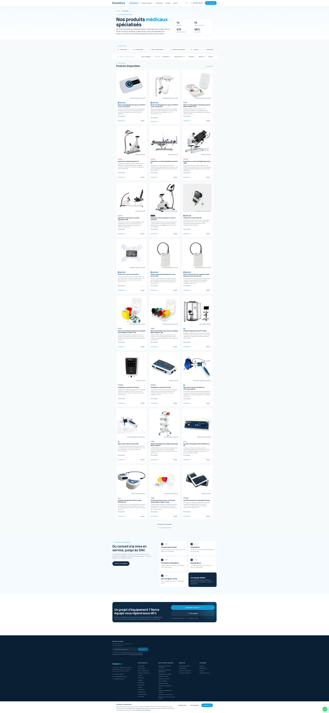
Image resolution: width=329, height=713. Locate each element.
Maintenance (182, 668)
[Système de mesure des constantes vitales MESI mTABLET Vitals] (164, 492)
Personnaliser (194, 705)
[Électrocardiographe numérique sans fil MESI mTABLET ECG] (197, 96)
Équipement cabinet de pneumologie (165, 670)
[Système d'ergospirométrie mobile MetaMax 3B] (131, 492)
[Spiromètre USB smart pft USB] (131, 435)
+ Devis (142, 120)
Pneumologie (141, 668)
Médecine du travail (164, 678)
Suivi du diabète (163, 681)
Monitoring (141, 677)
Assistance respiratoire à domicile (165, 691)
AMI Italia (192, 56)
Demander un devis (191, 607)
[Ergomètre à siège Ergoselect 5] (131, 153)
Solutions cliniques (146, 3)
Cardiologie (141, 666)
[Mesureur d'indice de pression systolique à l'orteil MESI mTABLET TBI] (131, 322)
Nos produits (133, 3)
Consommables (142, 694)
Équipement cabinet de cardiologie (165, 666)
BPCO (160, 688)
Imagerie (140, 680)
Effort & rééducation (143, 670)
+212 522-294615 (198, 3)
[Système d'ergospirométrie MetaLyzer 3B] (197, 435)
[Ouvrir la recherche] (186, 3)
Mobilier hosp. (141, 692)
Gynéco (140, 687)
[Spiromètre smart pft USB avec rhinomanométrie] (197, 379)
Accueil (118, 11)
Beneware (212, 56)
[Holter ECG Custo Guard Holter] (131, 266)
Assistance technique (185, 670)
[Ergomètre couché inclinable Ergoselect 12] (164, 153)
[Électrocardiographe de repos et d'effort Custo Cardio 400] (164, 96)
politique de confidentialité (137, 654)
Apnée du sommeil (163, 683)
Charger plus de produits (164, 524)
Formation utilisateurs (185, 673)
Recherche (141, 696)
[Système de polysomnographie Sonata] (197, 492)
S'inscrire (142, 649)
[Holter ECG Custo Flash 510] (197, 209)
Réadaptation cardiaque (165, 674)
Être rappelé (194, 613)
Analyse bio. (141, 689)
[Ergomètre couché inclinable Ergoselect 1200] (197, 153)
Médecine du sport (164, 676)
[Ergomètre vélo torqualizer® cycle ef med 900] (164, 209)
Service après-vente (184, 666)
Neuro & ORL (141, 682)
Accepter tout (207, 705)
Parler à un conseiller (120, 563)
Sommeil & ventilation (144, 673)
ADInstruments (179, 56)
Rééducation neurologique (166, 694)
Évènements (159, 3)
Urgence (140, 675)
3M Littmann (166, 56)
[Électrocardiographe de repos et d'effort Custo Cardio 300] (131, 96)
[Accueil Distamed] (118, 3)
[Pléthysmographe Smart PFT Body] (197, 322)
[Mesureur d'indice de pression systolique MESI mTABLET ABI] (164, 322)
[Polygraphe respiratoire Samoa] (131, 379)
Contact (175, 3)
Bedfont (202, 56)
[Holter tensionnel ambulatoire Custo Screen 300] (164, 266)
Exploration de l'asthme (165, 686)
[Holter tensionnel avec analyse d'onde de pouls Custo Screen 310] (197, 266)
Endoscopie (141, 685)
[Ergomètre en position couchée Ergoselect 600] (131, 209)
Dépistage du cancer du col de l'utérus (167, 697)
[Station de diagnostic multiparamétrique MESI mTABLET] (164, 435)
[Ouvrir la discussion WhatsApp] (325, 709)
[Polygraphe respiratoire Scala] (164, 379)
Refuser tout (182, 705)
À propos (167, 3)
